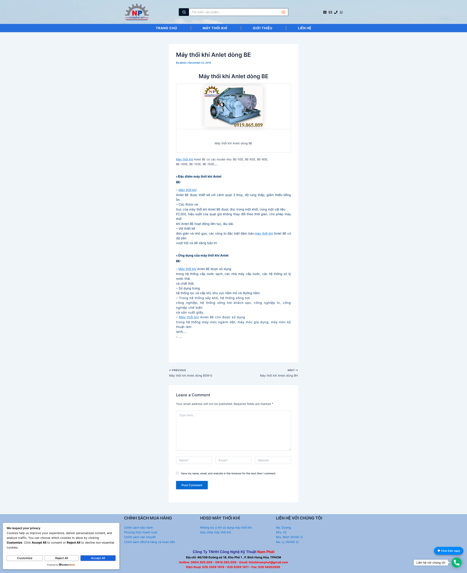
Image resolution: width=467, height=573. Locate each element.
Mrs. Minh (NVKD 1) (289, 537)
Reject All (61, 558)
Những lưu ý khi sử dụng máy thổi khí (226, 527)
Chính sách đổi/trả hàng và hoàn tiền (149, 542)
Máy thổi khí (184, 159)
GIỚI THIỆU (262, 28)
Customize (24, 558)
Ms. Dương (283, 527)
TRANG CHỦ (166, 28)
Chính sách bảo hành (138, 527)
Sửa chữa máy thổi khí (215, 532)
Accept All (98, 558)
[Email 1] (330, 12)
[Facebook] (325, 12)
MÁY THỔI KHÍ (215, 28)
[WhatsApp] (341, 12)
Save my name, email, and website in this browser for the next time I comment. (228, 473)
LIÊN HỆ (304, 28)
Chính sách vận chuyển (140, 537)
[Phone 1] (335, 12)
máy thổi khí (264, 233)
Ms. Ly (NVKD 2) (287, 542)
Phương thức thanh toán (140, 532)
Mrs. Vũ (281, 532)
